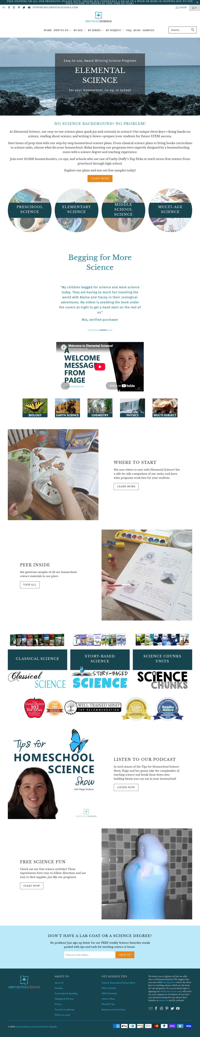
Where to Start (135, 462)
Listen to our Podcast (145, 759)
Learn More (100, 178)
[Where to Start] (53, 474)
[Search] (193, 30)
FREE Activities (109, 988)
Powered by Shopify (47, 1027)
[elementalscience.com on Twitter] (23, 8)
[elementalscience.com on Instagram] (13, 8)
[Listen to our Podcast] (53, 773)
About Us (59, 983)
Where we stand (62, 1015)
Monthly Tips (108, 1004)
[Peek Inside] (147, 575)
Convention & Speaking (66, 993)
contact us (163, 1000)
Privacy (58, 1004)
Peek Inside (35, 565)
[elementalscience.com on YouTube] (29, 8)
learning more (169, 982)
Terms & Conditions (64, 1009)
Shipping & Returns (64, 999)
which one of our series (171, 991)
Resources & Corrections (113, 1009)
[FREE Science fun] (147, 873)
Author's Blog (108, 999)
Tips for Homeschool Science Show (118, 983)
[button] (63, 30)
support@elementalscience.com (55, 7)
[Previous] (12, 289)
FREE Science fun (43, 862)
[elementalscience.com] (98, 17)
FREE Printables (109, 993)
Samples (59, 988)
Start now (31, 885)
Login (183, 7)
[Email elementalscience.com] (3, 8)
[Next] (187, 289)
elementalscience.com (25, 1027)
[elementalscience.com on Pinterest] (19, 8)
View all (29, 584)
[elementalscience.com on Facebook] (8, 8)
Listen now (126, 787)
